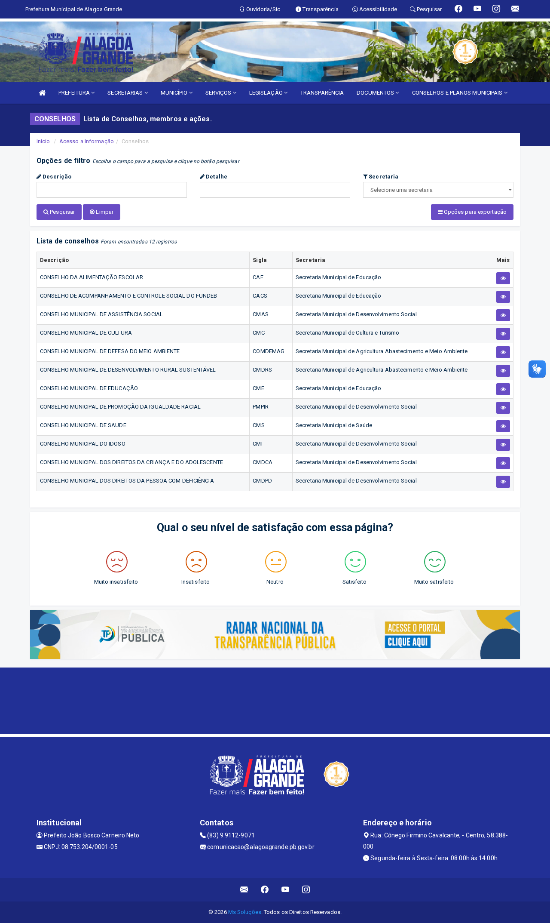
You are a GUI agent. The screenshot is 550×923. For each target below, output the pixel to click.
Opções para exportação (475, 212)
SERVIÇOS (219, 92)
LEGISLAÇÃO (266, 92)
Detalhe (216, 176)
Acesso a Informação (86, 141)
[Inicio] (42, 93)
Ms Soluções (244, 912)
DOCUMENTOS (376, 92)
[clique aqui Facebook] (264, 889)
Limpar (104, 212)
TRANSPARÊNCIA (322, 92)
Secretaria (382, 176)
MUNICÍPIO (175, 92)
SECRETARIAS (125, 92)
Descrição (56, 176)
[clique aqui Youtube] (285, 889)
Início (43, 141)
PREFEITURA (74, 92)
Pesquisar (62, 212)
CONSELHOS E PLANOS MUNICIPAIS (458, 92)
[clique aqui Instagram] (306, 889)
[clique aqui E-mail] (244, 889)
